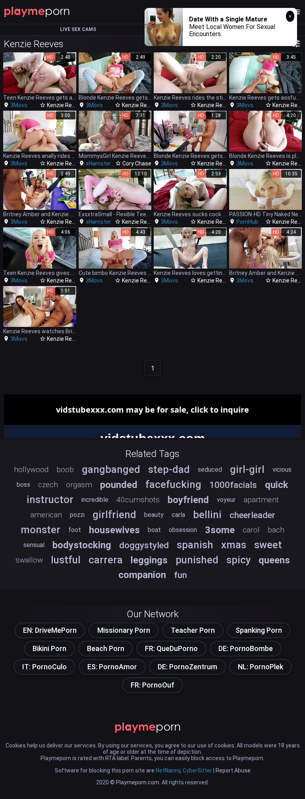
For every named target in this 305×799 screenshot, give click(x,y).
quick (276, 484)
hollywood (31, 469)
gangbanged (111, 469)
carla (178, 515)
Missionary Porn (123, 630)
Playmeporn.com (137, 782)
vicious (281, 469)
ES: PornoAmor (112, 667)
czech (48, 484)
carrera (106, 560)
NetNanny (168, 770)
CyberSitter (197, 770)
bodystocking (81, 545)
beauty (154, 515)
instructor (50, 499)
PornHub (247, 222)
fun (180, 575)
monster (40, 530)
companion (142, 574)
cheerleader (252, 515)
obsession (183, 530)
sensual (33, 545)
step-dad (169, 469)
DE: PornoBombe (245, 648)
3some (220, 530)
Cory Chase (136, 163)
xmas (233, 545)
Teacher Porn (193, 630)
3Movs (18, 105)
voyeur (226, 499)
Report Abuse (233, 770)
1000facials (233, 485)
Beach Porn (105, 648)
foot (74, 530)
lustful (66, 560)
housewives (114, 530)
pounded (118, 484)
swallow (29, 560)
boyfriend (188, 499)
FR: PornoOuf (152, 685)
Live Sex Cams (78, 29)
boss (23, 484)
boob (65, 469)
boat (154, 530)
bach (276, 529)
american (46, 514)
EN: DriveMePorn (50, 630)
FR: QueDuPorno (171, 648)
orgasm (79, 484)
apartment (261, 499)
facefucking (173, 484)
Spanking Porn (259, 630)
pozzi (77, 515)
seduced (210, 469)
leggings (149, 560)
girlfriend (114, 515)
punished (197, 560)
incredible (94, 499)
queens (274, 560)
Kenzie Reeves (65, 105)
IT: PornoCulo (44, 667)
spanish (195, 545)
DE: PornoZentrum (187, 667)
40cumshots (138, 499)
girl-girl (247, 469)
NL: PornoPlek (260, 667)
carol (251, 529)
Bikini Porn (49, 648)
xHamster (98, 163)
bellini (207, 515)
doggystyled (144, 545)
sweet (268, 545)
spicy (238, 560)
